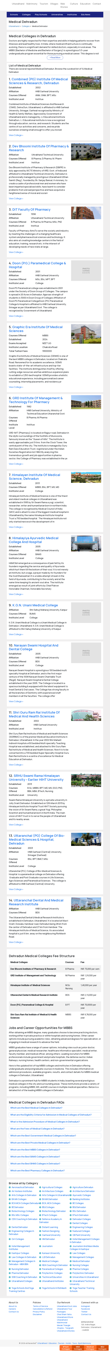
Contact (97, 3)
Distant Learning (50, 1227)
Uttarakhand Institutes (53, 1281)
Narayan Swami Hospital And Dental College (33, 647)
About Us (13, 1306)
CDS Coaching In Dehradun (24, 1219)
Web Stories (64, 5)
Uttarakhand (18, 3)
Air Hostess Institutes (22, 1191)
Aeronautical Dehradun (23, 1187)
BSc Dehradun (79, 1211)
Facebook (85, 1309)
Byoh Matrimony (84, 1343)
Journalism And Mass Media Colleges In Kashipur (84, 1248)
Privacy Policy (39, 1312)
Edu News (85, 14)
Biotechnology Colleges (23, 1211)
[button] (55, 58)
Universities (57, 14)
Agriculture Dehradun (83, 1187)
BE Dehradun (18, 1207)
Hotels (68, 1343)
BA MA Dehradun (50, 1199)
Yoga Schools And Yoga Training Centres (21, 1290)
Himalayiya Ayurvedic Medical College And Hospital (33, 540)
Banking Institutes (81, 1199)
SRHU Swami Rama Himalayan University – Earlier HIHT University (36, 777)
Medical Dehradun (81, 1261)
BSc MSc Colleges (20, 1215)
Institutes (72, 14)
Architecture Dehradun (84, 1191)
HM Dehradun (48, 1239)
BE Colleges (78, 1203)
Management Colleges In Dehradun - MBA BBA (22, 1263)
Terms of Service (40, 1306)
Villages (54, 3)
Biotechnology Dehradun (54, 1211)
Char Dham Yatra (64, 1314)
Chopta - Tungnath (65, 1328)
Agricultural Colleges (52, 1187)
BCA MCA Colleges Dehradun (25, 1203)
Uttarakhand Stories (66, 1331)
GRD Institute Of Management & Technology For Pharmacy (36, 400)
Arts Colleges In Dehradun (24, 1195)
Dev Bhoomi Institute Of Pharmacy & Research (39, 148)
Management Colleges (83, 1257)
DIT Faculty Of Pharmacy (31, 209)
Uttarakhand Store (65, 1317)
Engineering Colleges (83, 1227)
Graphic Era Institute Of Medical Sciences (36, 329)
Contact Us (14, 1312)
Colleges (26, 14)
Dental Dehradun (20, 1227)
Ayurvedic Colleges (82, 1195)
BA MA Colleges (19, 1199)
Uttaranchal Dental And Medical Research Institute (36, 902)
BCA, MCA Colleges (51, 1203)
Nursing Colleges (81, 1265)
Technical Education (52, 1277)
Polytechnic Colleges (52, 1273)
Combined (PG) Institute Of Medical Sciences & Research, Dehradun (38, 81)
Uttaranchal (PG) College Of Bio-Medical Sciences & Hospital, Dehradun (37, 839)
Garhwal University (51, 1235)
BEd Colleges (48, 1207)
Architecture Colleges (52, 1191)
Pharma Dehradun (20, 1273)
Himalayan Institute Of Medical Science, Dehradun (34, 477)
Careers (12, 1309)
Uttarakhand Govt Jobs (67, 1306)
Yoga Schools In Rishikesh (54, 1288)
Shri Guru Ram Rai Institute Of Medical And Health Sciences (34, 714)
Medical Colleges (50, 1261)
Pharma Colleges (81, 1269)
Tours (74, 1343)
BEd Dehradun (79, 1207)
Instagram (85, 1306)
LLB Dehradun (48, 1257)
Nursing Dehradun (20, 1269)
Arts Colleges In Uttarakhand (55, 1195)
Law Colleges (79, 1253)
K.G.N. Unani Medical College (35, 605)
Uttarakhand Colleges (22, 1281)
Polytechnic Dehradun (83, 1273)
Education (85, 3)
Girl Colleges (18, 1239)
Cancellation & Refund (42, 1309)
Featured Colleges (81, 1231)
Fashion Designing (50, 1231)
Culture (74, 3)
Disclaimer (37, 1314)
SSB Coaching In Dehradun (24, 1277)
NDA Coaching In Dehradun (55, 1265)
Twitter (84, 1312)
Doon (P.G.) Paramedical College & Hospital (37, 265)
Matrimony (31, 3)
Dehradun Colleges (82, 1219)
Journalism (47, 1246)
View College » (16, 135)
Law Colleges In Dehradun (24, 1257)
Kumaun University (51, 1253)
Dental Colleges (80, 1223)
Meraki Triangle (63, 1325)
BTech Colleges (49, 1215)
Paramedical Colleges (52, 1269)
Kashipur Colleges (20, 1253)
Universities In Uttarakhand (85, 1277)
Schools (14, 14)
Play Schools (41, 14)
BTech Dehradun (81, 1215)
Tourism (44, 3)
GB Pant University (81, 1235)
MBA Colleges (78, 1348)
